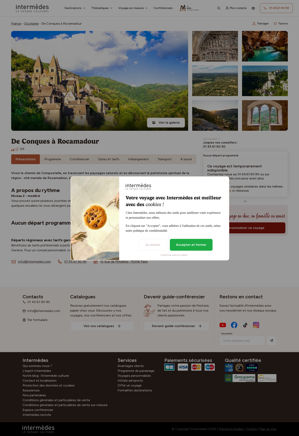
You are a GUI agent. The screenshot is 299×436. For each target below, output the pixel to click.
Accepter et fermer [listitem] (191, 245)
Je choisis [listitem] (152, 245)
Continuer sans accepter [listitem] (174, 255)
